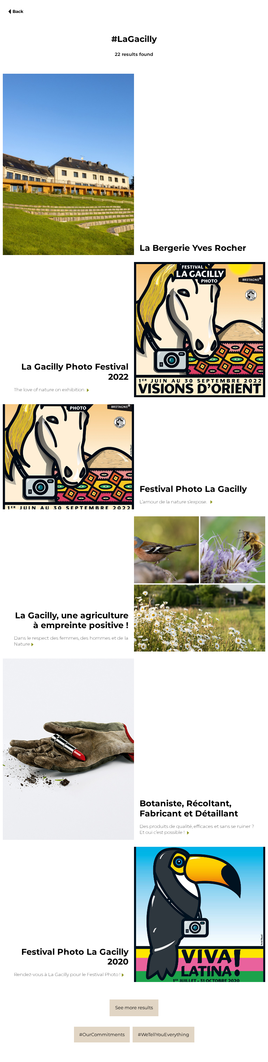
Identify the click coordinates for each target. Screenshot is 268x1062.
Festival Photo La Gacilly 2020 (74, 957)
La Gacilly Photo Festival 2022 (74, 372)
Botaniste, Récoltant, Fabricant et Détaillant (189, 808)
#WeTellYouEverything (163, 1034)
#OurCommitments (102, 1034)
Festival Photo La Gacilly (193, 489)
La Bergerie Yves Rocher (193, 248)
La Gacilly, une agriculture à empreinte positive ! (71, 620)
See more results (134, 1007)
